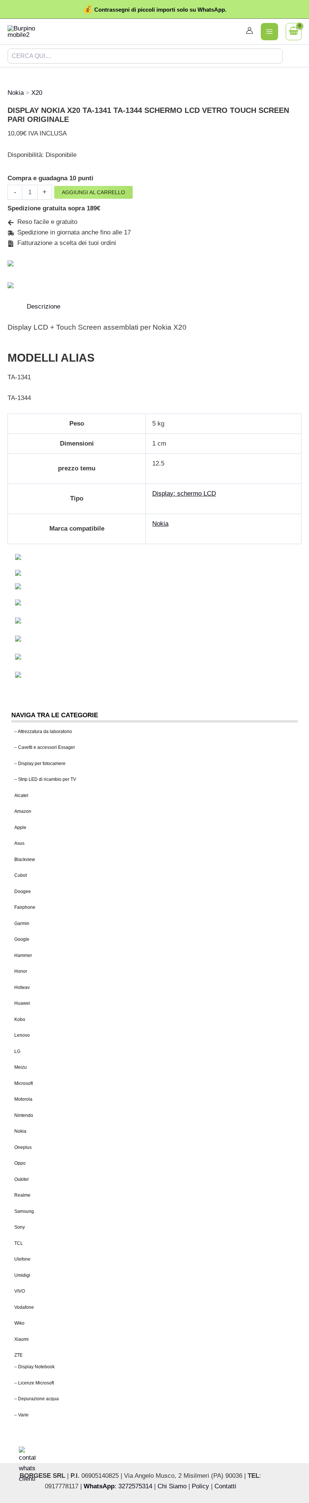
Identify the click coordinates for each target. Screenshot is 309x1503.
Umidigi (22, 1275)
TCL (18, 1243)
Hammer (23, 955)
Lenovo (22, 1035)
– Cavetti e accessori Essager (44, 747)
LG (17, 1051)
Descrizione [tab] (43, 306)
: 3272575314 (118, 1486)
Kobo (19, 1019)
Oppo (20, 1163)
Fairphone (24, 907)
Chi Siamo (172, 1486)
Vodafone (24, 1307)
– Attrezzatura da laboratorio (43, 731)
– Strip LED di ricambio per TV (45, 779)
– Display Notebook (34, 1366)
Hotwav (22, 987)
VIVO (19, 1291)
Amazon (22, 811)
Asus (19, 843)
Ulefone (22, 1259)
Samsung (24, 1211)
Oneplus (23, 1147)
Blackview (24, 859)
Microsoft (23, 1083)
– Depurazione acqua (36, 1398)
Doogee (22, 891)
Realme (22, 1195)
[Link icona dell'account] (249, 30)
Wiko (19, 1323)
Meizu (20, 1067)
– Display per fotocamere (40, 763)
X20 (36, 92)
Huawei (22, 1003)
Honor (20, 971)
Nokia (20, 1131)
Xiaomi (21, 1339)
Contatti (225, 1486)
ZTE (18, 1355)
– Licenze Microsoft (34, 1383)
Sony (19, 1227)
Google (21, 939)
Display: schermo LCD (184, 493)
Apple (20, 827)
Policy (200, 1486)
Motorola (23, 1099)
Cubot (20, 875)
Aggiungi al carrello (93, 192)
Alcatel (21, 795)
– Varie (21, 1415)
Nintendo (23, 1115)
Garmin (21, 923)
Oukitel (21, 1179)
